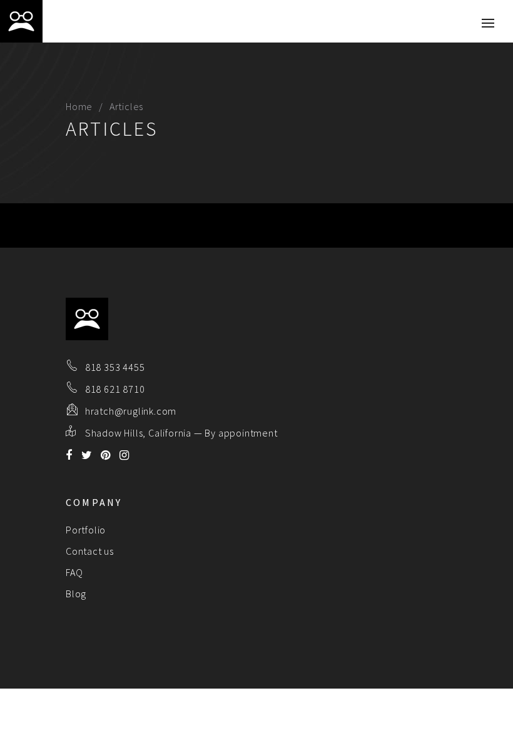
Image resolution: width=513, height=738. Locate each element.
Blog (76, 593)
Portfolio (86, 529)
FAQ (74, 572)
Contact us (90, 551)
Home (79, 106)
